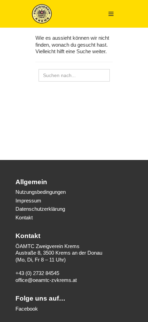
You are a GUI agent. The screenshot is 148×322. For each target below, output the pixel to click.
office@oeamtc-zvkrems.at (46, 280)
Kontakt (24, 217)
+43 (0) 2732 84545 (37, 273)
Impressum (28, 200)
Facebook (26, 309)
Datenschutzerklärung (40, 209)
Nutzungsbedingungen (40, 192)
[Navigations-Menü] (111, 13)
